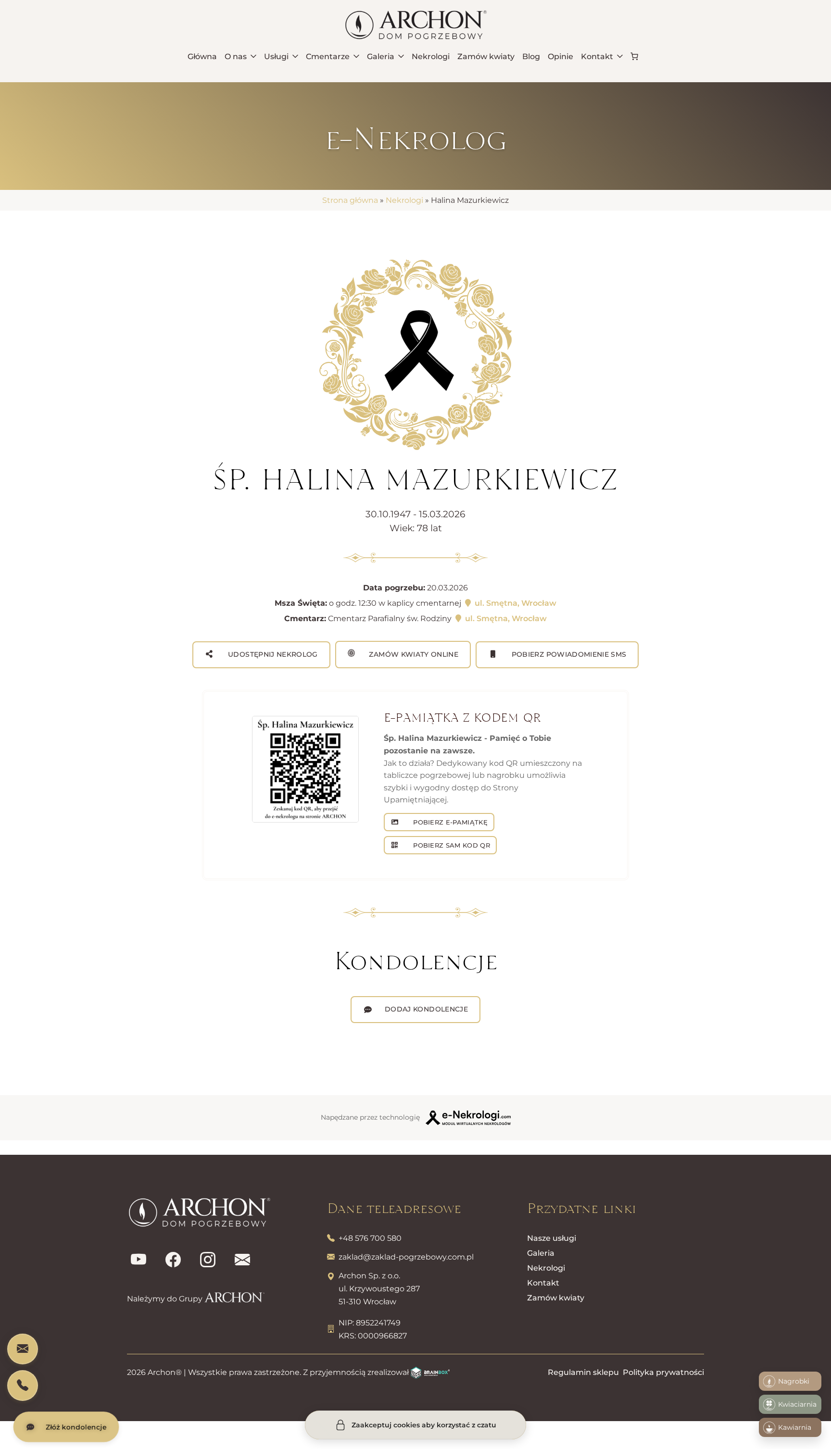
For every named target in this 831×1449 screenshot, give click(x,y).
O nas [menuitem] (236, 56)
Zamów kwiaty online (412, 654)
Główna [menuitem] (202, 56)
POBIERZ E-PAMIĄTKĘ (449, 822)
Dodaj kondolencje (426, 1009)
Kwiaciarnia (797, 1404)
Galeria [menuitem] (380, 56)
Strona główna (350, 200)
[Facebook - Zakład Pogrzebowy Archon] (173, 1260)
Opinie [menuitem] (560, 56)
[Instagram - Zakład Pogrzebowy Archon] (207, 1260)
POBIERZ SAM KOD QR (450, 845)
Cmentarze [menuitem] (328, 56)
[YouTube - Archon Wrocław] (138, 1260)
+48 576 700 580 (370, 1238)
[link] (634, 56)
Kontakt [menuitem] (597, 56)
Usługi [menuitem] (276, 56)
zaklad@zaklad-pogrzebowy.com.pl (406, 1257)
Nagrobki (793, 1381)
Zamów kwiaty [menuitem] (486, 56)
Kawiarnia (794, 1427)
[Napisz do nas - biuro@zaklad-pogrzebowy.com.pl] (22, 1349)
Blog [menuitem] (531, 56)
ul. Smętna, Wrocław (514, 603)
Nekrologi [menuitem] (431, 56)
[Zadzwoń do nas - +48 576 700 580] (22, 1385)
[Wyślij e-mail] (242, 1260)
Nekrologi (404, 200)
